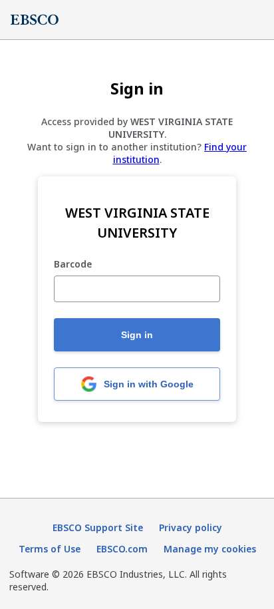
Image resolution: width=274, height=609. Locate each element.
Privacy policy (190, 527)
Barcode (73, 264)
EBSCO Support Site (98, 527)
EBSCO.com (122, 548)
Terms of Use (49, 548)
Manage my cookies (210, 548)
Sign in (137, 334)
